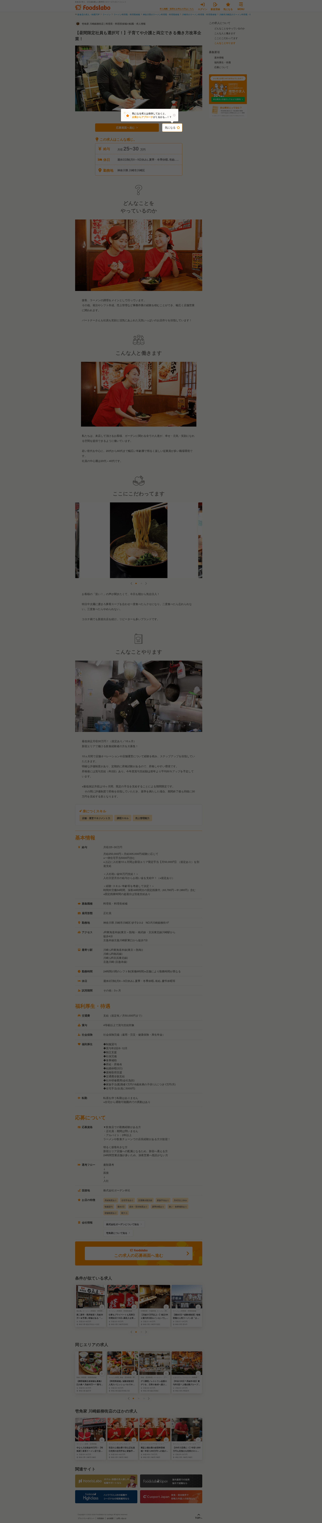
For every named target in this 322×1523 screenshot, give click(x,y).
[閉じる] (174, 115)
